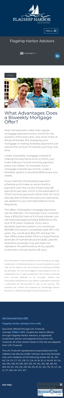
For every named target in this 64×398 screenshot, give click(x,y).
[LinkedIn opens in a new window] (57, 58)
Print (10, 75)
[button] (51, 30)
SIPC (22, 332)
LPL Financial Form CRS (15, 318)
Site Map (7, 384)
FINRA (15, 332)
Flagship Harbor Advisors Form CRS (21, 323)
